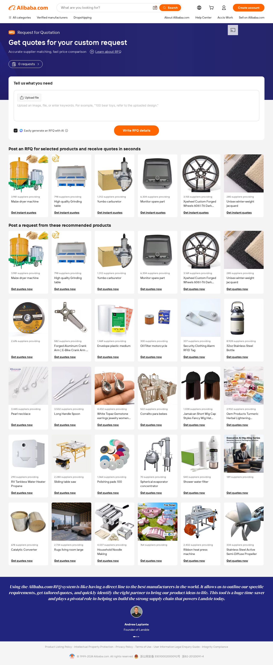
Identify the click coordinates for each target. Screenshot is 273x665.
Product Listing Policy (59, 646)
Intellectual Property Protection (94, 646)
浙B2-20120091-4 (193, 656)
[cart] (212, 8)
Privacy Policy (125, 646)
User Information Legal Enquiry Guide (177, 646)
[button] (155, 7)
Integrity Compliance (215, 646)
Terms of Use (143, 646)
